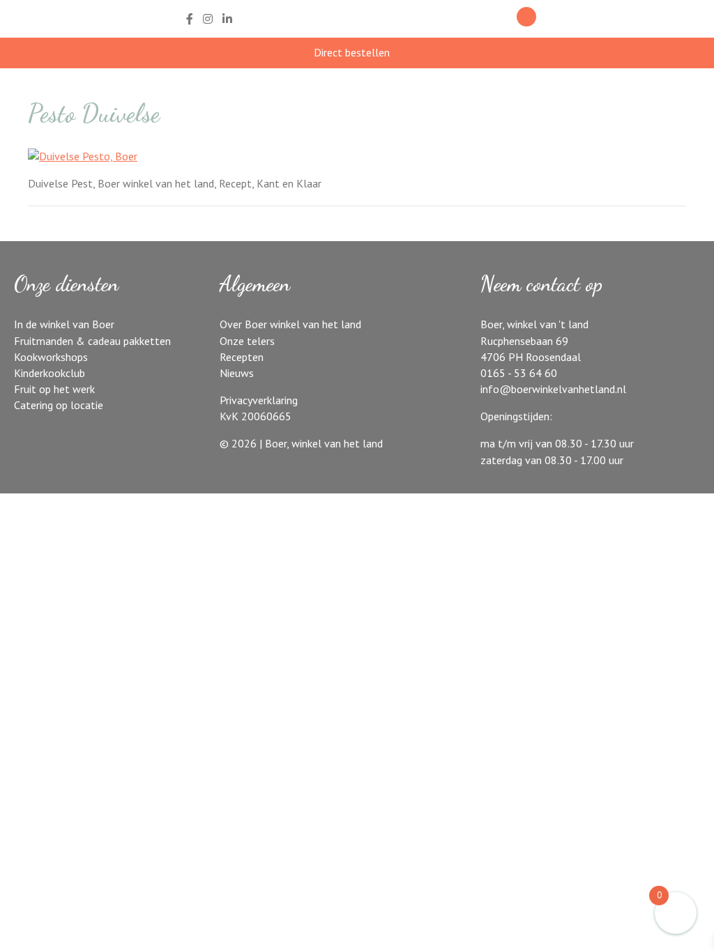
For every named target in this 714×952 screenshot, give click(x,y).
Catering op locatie (58, 405)
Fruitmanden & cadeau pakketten (92, 341)
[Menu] (572, 19)
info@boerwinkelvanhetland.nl (553, 389)
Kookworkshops (51, 357)
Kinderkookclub (49, 373)
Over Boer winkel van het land (290, 324)
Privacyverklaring (259, 400)
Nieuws (237, 373)
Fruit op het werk (54, 389)
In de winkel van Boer (64, 324)
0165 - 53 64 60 (518, 373)
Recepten (242, 357)
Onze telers (247, 341)
